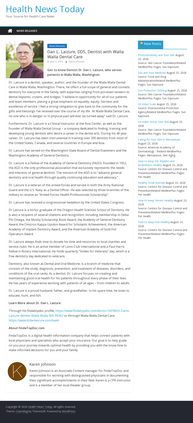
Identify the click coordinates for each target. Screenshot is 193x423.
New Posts (152, 43)
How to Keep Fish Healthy (154, 222)
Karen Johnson (76, 61)
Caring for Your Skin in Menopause (159, 139)
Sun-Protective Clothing (152, 90)
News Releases (27, 31)
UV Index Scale (147, 104)
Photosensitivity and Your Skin (156, 55)
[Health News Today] (10, 31)
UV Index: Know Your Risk (153, 122)
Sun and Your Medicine (152, 72)
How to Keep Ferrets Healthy (155, 200)
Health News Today (45, 9)
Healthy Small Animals (151, 183)
